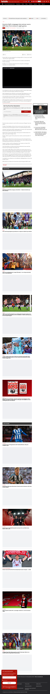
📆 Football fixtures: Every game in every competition (18, 18)
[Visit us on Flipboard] (35, 1)
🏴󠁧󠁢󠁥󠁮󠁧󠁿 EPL (37, 18)
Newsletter (18, 4)
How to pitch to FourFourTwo (18, 688)
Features (30, 4)
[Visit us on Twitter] (30, 1)
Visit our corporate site (39, 676)
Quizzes (35, 4)
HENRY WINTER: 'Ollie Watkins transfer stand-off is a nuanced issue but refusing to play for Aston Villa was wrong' (41, 134)
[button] (48, 1)
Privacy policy (27, 683)
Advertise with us (39, 686)
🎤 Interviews (43, 18)
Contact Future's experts (18, 683)
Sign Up (9, 682)
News (23, 4)
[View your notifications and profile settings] (46, 1)
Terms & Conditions (8, 687)
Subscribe (39, 1)
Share (5, 54)
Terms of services (15, 114)
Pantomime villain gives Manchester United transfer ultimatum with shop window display (40, 123)
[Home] (2, 4)
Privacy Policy (13, 686)
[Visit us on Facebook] (28, 1)
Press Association (12, 27)
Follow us (25, 54)
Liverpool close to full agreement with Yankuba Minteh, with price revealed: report (40, 117)
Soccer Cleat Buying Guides (10, 4)
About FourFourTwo (28, 686)
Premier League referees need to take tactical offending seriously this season (40, 111)
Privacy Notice (5, 115)
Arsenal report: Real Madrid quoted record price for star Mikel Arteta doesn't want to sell (41, 128)
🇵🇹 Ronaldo (31, 18)
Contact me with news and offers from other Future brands (9, 680)
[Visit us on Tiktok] (36, 1)
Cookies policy (38, 683)
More (43, 4)
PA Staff (7, 27)
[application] (17, 77)
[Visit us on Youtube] (31, 1)
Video (26, 4)
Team (3, 21)
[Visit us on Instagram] (33, 1)
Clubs (39, 4)
